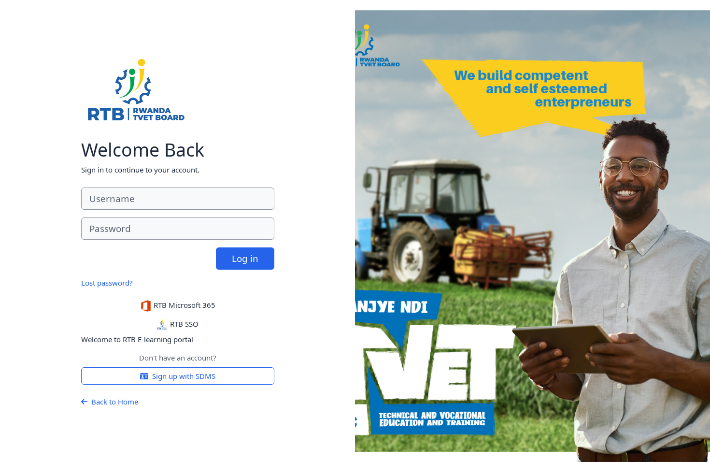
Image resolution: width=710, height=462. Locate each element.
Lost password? (107, 283)
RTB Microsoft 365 (183, 305)
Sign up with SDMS (183, 376)
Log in (245, 258)
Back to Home (114, 401)
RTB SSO (183, 324)
